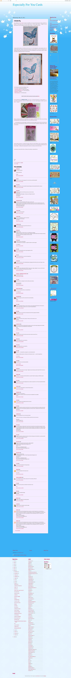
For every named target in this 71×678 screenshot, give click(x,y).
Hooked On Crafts (30, 611)
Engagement (30, 594)
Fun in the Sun (16, 607)
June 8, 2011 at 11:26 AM (19, 410)
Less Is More (16, 88)
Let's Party (15, 605)
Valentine (29, 663)
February (16, 633)
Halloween (29, 608)
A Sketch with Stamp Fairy (18, 585)
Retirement (30, 642)
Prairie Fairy (30, 638)
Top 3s (29, 660)
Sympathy (29, 653)
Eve (14, 623)
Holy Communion (30, 610)
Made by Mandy (18, 288)
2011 (14, 570)
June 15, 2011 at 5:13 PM (19, 449)
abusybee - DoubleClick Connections (21, 273)
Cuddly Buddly (30, 583)
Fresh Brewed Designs (31, 601)
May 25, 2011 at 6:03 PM (19, 197)
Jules (17, 350)
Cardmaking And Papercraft (32, 573)
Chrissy (17, 240)
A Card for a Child (16, 601)
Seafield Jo (17, 224)
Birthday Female (30, 566)
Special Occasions (16, 593)
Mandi (17, 190)
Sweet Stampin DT (31, 652)
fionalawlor (17, 392)
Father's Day (30, 597)
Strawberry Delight (17, 596)
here (38, 96)
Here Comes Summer (17, 602)
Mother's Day (30, 628)
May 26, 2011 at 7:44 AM (19, 276)
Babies (29, 563)
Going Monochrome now (17, 613)
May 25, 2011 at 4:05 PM (19, 175)
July (15, 579)
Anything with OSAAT (17, 608)
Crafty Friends (30, 580)
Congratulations (30, 579)
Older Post (46, 550)
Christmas (29, 576)
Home (30, 550)
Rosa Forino (18, 441)
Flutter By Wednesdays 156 (18, 90)
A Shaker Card (16, 626)
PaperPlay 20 (16, 91)
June (15, 581)
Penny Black (30, 632)
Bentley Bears (16, 584)
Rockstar (15, 604)
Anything (29, 562)
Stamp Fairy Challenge (17, 616)
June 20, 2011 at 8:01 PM (19, 480)
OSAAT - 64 (15, 587)
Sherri (17, 380)
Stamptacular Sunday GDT (32, 649)
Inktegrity (29, 614)
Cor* (17, 266)
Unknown (17, 386)
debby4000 (17, 296)
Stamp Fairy (30, 648)
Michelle (17, 374)
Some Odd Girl (30, 646)
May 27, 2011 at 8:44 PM (19, 365)
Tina (16, 483)
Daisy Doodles (30, 586)
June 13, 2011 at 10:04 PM (19, 438)
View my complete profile (53, 20)
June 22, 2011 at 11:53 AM (20, 506)
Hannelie (17, 210)
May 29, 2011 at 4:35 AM (19, 377)
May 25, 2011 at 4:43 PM (19, 181)
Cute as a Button (16, 610)
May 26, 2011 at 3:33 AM (19, 263)
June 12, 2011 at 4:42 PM (19, 421)
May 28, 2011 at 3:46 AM (19, 371)
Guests (29, 607)
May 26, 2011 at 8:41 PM (19, 335)
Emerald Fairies (30, 593)
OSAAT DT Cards (30, 631)
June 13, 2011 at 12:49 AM (20, 431)
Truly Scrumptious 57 (17, 92)
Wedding (29, 666)
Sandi (17, 400)
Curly (17, 279)
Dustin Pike (29, 590)
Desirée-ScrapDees (19, 477)
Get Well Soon (30, 603)
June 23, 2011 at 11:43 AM (20, 517)
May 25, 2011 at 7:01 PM (19, 213)
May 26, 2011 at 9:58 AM (19, 301)
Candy (17, 163)
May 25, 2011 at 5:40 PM (19, 187)
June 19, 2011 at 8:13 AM (19, 474)
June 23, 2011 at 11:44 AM (20, 528)
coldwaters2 (18, 324)
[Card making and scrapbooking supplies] (54, 289)
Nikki (17, 491)
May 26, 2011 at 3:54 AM (19, 270)
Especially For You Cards (28, 4)
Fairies (29, 596)
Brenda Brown (18, 200)
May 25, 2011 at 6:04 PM (19, 207)
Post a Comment (17, 530)
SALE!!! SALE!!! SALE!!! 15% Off (18, 590)
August (16, 578)
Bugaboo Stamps (30, 569)
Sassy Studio (30, 645)
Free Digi (29, 600)
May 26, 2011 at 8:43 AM (19, 285)
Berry (17, 304)
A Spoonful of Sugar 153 (18, 89)
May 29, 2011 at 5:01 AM (19, 383)
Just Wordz (29, 617)
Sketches (51, 30)
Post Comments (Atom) (20, 552)
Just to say (29, 615)
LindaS (17, 368)
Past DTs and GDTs (52, 29)
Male (29, 625)
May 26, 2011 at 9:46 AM (19, 293)
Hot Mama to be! (16, 619)
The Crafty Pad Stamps (31, 656)
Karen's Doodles (30, 618)
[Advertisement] (30, 541)
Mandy (17, 230)
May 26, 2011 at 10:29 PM (19, 341)
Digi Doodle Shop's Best (31, 587)
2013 (14, 567)
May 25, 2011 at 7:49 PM (19, 221)
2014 (14, 565)
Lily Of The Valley (30, 624)
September (16, 576)
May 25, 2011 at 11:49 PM (19, 257)
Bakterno (17, 498)
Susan (17, 360)
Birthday (29, 565)
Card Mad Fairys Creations (32, 572)
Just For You (16, 588)
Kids (29, 621)
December (16, 571)
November (16, 573)
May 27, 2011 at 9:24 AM (19, 357)
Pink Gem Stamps (30, 635)
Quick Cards (30, 641)
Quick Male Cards (16, 599)
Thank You (29, 655)
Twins (29, 662)
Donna (17, 184)
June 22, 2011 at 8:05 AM (19, 500)
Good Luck (29, 604)
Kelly (17, 311)
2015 (14, 564)
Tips (29, 659)
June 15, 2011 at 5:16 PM (19, 460)
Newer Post (15, 550)
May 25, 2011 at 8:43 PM (19, 251)
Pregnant (29, 639)
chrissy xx (17, 317)
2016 (14, 562)
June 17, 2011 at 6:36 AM (19, 466)
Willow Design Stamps (31, 669)
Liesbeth (17, 216)
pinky (17, 434)
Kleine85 (17, 469)
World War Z (30, 670)
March (15, 631)
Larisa (17, 463)
